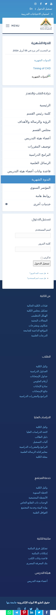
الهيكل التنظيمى (39, 315)
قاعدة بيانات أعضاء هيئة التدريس (29, 171)
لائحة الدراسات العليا (37, 431)
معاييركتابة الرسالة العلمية (33, 451)
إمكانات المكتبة (39, 553)
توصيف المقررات (39, 146)
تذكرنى (47, 257)
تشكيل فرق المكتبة (37, 548)
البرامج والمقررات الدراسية (33, 396)
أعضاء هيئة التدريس (38, 138)
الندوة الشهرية (41, 179)
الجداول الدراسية (38, 371)
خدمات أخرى (42, 204)
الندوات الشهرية (42, 60)
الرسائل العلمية (40, 163)
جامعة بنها (11, 602)
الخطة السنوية (40, 492)
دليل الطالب (41, 436)
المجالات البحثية (39, 320)
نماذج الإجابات (40, 386)
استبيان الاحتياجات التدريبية (35, 13)
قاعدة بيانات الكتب (37, 558)
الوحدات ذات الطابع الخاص (33, 502)
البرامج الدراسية (40, 155)
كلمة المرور (44, 243)
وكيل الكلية (41, 366)
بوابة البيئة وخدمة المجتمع (34, 507)
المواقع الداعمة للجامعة (35, 330)
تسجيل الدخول (44, 8)
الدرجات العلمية (39, 335)
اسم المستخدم (43, 229)
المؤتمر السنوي (40, 187)
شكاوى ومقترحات (38, 325)
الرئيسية (45, 105)
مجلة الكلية (41, 456)
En (31, 8)
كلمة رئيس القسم (39, 113)
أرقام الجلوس (40, 381)
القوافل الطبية (40, 512)
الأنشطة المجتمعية (38, 497)
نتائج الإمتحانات (39, 391)
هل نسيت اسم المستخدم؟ (36, 278)
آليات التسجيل (40, 441)
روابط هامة (43, 196)
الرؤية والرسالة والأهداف (34, 122)
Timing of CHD (42, 68)
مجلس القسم (42, 130)
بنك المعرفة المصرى (36, 563)
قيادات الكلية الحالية (37, 305)
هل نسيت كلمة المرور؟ (38, 273)
